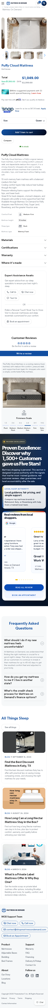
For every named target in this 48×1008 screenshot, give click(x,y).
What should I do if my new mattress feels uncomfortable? (20, 643)
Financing (29, 957)
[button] (45, 55)
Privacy (12, 998)
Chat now (29, 292)
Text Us (13, 298)
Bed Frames (7, 961)
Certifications (9, 247)
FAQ (27, 953)
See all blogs (10, 727)
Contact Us (30, 965)
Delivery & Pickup (33, 961)
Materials (7, 240)
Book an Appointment (24, 595)
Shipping (28, 998)
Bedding (5, 957)
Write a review (24, 353)
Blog (3, 982)
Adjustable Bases (9, 953)
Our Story (5, 974)
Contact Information (9, 1003)
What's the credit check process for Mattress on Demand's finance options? (20, 694)
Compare (7, 140)
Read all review (24, 587)
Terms (19, 998)
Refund (4, 998)
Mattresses (6, 949)
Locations (5, 978)
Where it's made (11, 263)
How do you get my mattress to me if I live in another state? (21, 680)
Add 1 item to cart (24, 132)
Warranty (7, 255)
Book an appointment (19, 321)
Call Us (13, 292)
